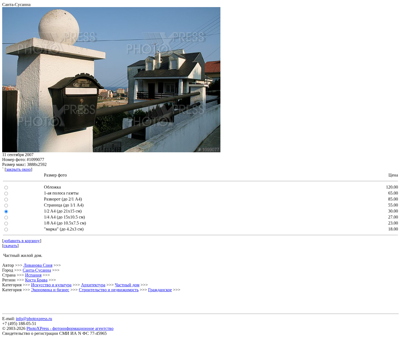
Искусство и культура (51, 285)
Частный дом (127, 285)
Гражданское (160, 289)
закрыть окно (18, 169)
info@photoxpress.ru (34, 318)
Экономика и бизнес (50, 289)
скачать (10, 245)
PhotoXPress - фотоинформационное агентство (69, 328)
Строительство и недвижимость (109, 289)
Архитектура (93, 285)
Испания (33, 275)
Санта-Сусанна (37, 270)
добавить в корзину (22, 240)
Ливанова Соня (37, 265)
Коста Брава (36, 280)
